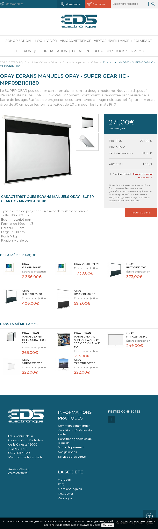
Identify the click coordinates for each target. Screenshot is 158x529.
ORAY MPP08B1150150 (32, 361)
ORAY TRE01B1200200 (84, 361)
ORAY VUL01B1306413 (32, 265)
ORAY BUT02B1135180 (32, 292)
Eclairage (143, 41)
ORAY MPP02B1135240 (137, 335)
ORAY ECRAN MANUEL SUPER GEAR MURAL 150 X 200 (34, 338)
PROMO (137, 51)
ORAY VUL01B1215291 (87, 264)
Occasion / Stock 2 (110, 51)
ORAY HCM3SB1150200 (84, 292)
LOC (38, 41)
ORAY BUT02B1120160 (136, 265)
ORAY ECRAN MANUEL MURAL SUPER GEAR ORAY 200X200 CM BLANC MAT (87, 340)
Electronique (27, 51)
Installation (55, 51)
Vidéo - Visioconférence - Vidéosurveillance (87, 41)
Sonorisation (18, 41)
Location (80, 51)
